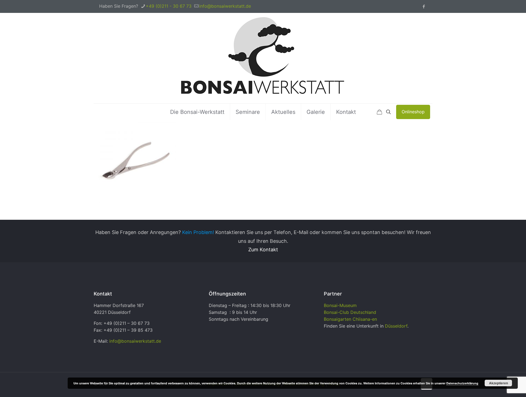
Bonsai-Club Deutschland (350, 312)
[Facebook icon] (424, 6)
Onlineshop (413, 111)
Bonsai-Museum (340, 305)
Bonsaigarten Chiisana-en (350, 319)
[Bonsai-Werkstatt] (263, 58)
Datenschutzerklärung (462, 383)
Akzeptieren (498, 383)
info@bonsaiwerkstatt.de (225, 6)
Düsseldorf (396, 326)
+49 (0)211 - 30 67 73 (168, 6)
